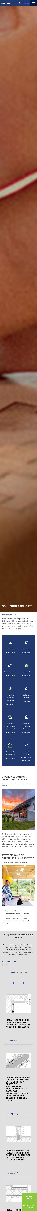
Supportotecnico (29, 1197)
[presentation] (14, 983)
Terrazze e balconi (18, 972)
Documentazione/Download (29, 1206)
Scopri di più (13, 1041)
